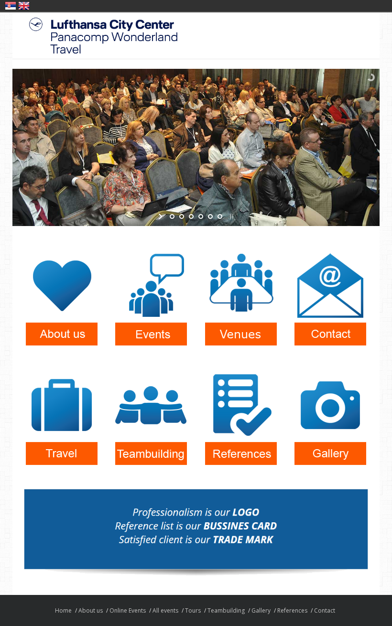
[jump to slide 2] (181, 216)
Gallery (261, 610)
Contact (324, 610)
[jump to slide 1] (172, 216)
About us (90, 610)
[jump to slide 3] (191, 216)
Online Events (127, 610)
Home (63, 610)
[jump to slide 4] (201, 216)
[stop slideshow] (231, 216)
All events (165, 610)
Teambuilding (226, 610)
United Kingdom (24, 5)
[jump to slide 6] (220, 216)
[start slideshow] (161, 216)
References (292, 610)
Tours (193, 610)
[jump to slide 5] (210, 216)
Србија (10, 5)
